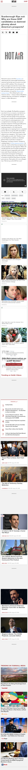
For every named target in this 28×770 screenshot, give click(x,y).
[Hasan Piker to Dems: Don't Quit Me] (14, 448)
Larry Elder (4, 463)
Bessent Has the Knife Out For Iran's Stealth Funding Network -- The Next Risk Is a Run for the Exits (15, 410)
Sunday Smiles (9, 404)
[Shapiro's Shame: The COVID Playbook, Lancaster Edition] (14, 625)
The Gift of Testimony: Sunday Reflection (12, 484)
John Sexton (4, 612)
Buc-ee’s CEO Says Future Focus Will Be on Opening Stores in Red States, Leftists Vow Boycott (13, 709)
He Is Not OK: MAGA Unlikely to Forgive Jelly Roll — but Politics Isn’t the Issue (13, 735)
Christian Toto (5, 536)
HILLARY (8, 198)
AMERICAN (7, 195)
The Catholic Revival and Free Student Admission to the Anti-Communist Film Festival (12, 558)
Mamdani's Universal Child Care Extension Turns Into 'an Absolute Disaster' (13, 607)
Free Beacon (19, 78)
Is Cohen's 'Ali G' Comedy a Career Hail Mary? (13, 532)
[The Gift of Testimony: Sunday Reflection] (14, 474)
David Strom (5, 639)
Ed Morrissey (5, 488)
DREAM (21, 195)
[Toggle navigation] (2, 1)
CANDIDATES (14, 195)
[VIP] (25, 1)
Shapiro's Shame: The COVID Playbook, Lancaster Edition (12, 635)
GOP (3, 198)
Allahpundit (5, 29)
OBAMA (13, 198)
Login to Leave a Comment (14, 364)
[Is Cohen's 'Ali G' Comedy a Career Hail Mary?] (14, 521)
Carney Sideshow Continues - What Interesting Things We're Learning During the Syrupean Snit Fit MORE (15, 416)
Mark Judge (4, 563)
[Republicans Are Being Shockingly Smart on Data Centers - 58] (14, 674)
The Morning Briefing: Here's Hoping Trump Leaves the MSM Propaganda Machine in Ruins (12, 760)
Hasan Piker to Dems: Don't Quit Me (14, 429)
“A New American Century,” (17, 143)
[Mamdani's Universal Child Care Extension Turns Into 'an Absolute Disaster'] (14, 596)
